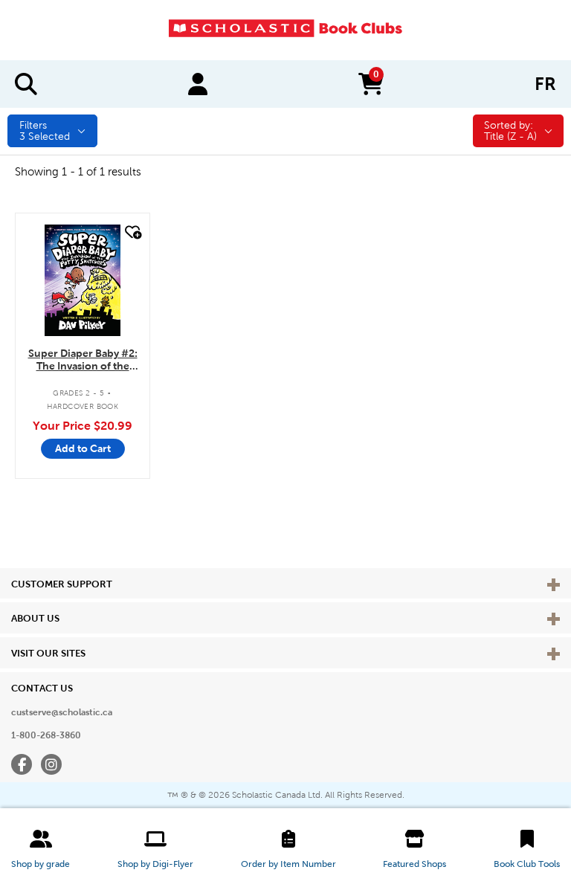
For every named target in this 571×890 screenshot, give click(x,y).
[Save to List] (131, 232)
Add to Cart (83, 448)
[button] (40, 849)
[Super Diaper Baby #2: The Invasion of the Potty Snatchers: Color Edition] (82, 280)
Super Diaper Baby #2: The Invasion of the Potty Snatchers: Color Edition (83, 360)
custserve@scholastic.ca (61, 712)
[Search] (26, 84)
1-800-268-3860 (46, 735)
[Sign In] (197, 84)
